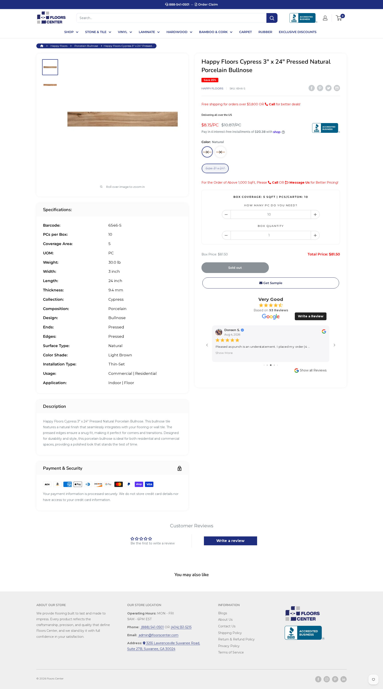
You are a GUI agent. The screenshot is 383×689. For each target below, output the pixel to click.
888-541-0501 (178, 4)
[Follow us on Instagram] (327, 679)
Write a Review (310, 316)
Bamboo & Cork (213, 32)
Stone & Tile (95, 32)
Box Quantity (271, 226)
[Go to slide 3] (271, 365)
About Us (225, 620)
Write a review (230, 541)
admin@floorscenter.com (158, 635)
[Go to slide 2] (267, 365)
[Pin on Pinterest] (320, 88)
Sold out (235, 268)
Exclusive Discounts (298, 32)
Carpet (245, 32)
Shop (69, 32)
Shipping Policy (230, 633)
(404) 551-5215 (181, 627)
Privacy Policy (229, 646)
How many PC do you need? (270, 205)
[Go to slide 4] (274, 365)
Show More (224, 352)
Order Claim (207, 4)
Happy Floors (59, 45)
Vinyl (122, 32)
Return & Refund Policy (236, 639)
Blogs (222, 613)
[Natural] (207, 152)
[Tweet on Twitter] (328, 88)
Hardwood (177, 32)
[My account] (325, 18)
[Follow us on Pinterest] (335, 679)
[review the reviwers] (324, 332)
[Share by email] (337, 88)
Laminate (147, 32)
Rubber (265, 32)
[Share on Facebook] (312, 88)
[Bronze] (220, 152)
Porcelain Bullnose (86, 45)
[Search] (271, 18)
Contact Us (226, 626)
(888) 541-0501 (152, 627)
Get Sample (272, 283)
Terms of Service (231, 652)
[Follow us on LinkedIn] (343, 679)
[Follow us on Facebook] (318, 679)
